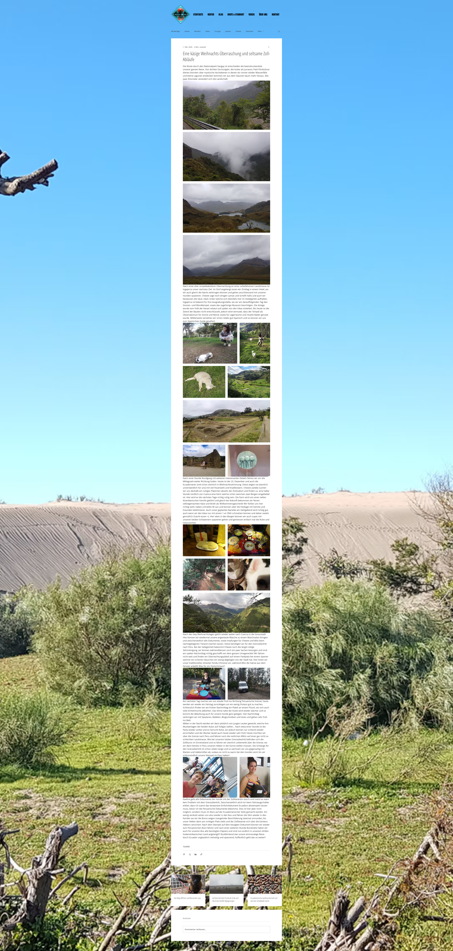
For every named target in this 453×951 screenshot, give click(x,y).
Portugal (217, 31)
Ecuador (186, 846)
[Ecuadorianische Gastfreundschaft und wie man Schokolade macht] (265, 884)
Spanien (228, 31)
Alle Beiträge (175, 31)
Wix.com (207, 946)
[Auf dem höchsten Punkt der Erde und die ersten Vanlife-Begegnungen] (227, 884)
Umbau (187, 31)
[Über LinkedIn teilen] (195, 854)
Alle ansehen (277, 870)
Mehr (260, 31)
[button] (279, 31)
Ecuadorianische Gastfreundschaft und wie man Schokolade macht (264, 899)
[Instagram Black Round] (278, 946)
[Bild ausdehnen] (226, 105)
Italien (207, 31)
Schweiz (238, 31)
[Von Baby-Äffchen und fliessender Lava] (188, 884)
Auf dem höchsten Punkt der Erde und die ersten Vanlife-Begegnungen (225, 899)
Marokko (197, 31)
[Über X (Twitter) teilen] (190, 854)
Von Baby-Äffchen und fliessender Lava (187, 898)
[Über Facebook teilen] (184, 854)
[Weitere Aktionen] (268, 47)
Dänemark (249, 31)
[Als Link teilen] (201, 854)
